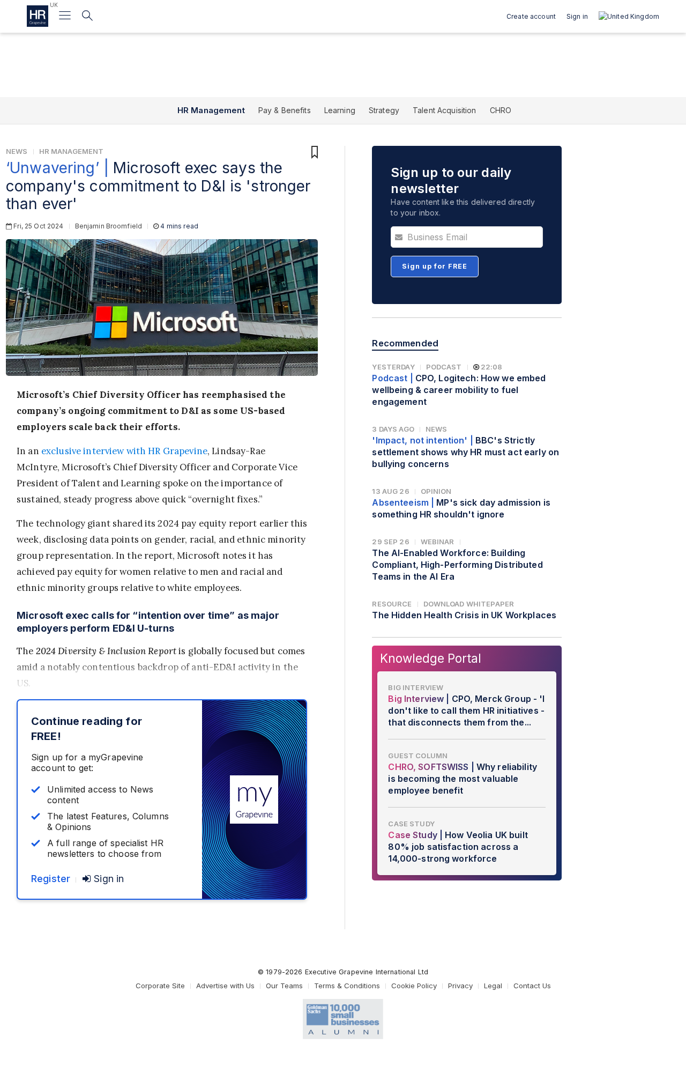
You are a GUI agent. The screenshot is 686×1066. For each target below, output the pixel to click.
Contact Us (532, 985)
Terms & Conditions (347, 985)
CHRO (501, 110)
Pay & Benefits (284, 110)
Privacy (460, 985)
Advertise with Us (225, 985)
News (17, 151)
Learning (339, 110)
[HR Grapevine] (37, 16)
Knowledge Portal (430, 658)
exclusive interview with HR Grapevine (124, 451)
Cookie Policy (414, 985)
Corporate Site (160, 985)
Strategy (384, 110)
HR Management (211, 110)
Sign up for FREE (434, 266)
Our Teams (284, 985)
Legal (493, 985)
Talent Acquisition (444, 110)
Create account (531, 16)
